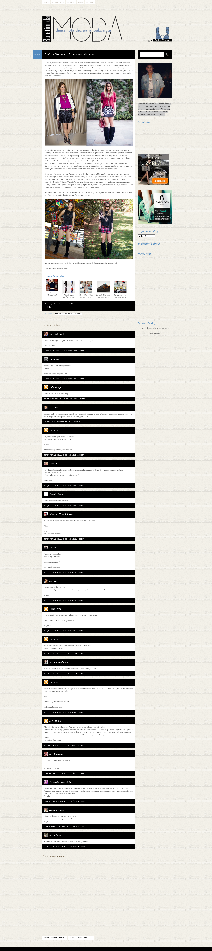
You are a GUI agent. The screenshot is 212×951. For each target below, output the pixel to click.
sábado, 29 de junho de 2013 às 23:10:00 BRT (63, 422)
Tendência (77, 314)
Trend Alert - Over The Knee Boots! (120, 296)
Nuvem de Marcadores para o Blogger (155, 328)
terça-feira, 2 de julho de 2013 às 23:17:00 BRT (64, 712)
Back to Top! (124, 949)
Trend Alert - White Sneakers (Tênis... (86, 296)
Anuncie (89, 2)
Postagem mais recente (81, 937)
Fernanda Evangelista (60, 781)
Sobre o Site (58, 2)
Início (46, 2)
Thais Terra (55, 608)
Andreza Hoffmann (58, 662)
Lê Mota (53, 407)
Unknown (54, 430)
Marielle (53, 580)
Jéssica (52, 547)
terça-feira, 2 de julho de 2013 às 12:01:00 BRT (64, 486)
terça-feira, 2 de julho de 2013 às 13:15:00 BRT (64, 572)
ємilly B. (53, 463)
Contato (70, 2)
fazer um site (155, 333)
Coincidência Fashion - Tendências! (69, 54)
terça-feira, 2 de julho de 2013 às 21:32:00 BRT (64, 673)
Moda (70, 314)
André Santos (56, 835)
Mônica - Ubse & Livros (61, 514)
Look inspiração (61, 314)
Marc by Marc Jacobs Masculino (69, 296)
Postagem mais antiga (54, 937)
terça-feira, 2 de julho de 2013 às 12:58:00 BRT (64, 539)
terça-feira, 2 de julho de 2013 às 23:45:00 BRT (64, 745)
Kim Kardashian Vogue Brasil (52, 294)
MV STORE (55, 720)
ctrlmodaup (55, 387)
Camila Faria (56, 494)
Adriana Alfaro (56, 809)
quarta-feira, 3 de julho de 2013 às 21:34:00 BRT (65, 847)
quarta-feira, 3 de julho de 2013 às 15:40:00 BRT (65, 801)
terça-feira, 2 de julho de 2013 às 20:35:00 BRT (64, 653)
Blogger (97, 949)
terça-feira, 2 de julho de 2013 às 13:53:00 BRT (64, 600)
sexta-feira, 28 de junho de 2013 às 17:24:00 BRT (64, 379)
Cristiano (54, 359)
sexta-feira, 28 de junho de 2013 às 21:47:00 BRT (64, 399)
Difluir (114, 949)
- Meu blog (48, 480)
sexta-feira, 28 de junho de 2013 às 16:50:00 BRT (64, 351)
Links (80, 2)
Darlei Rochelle (57, 334)
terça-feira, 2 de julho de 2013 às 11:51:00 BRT (64, 455)
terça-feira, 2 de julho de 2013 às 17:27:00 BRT (64, 631)
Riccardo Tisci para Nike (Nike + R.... (103, 296)
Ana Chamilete (56, 753)
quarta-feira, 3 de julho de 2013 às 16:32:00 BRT (65, 826)
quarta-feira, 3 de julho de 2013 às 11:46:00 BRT (64, 773)
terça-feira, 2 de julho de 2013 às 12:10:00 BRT (64, 506)
